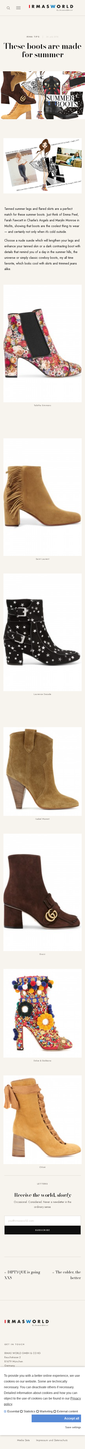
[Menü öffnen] (18, 8)
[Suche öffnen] (8, 8)
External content (67, 1411)
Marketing (46, 1411)
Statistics (29, 1411)
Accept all (71, 1418)
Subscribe (42, 1230)
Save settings (73, 1427)
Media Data (23, 1440)
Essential (13, 1411)
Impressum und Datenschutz (52, 1440)
